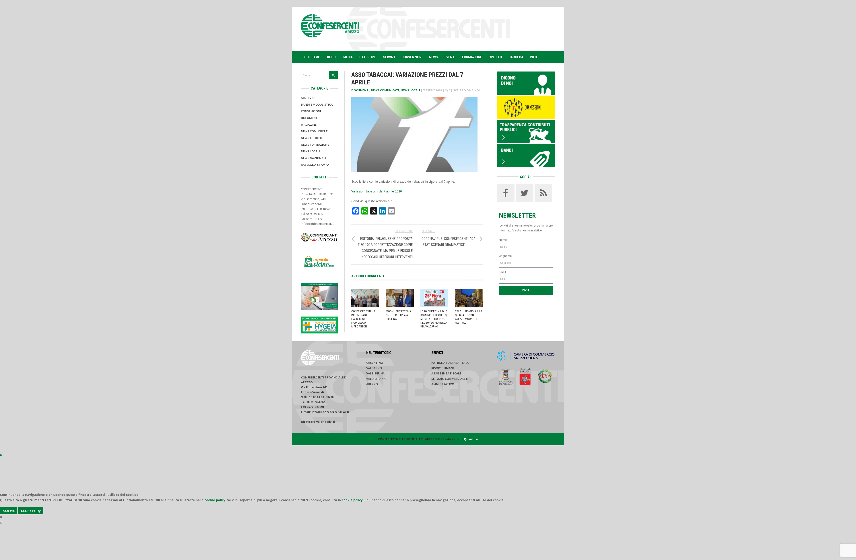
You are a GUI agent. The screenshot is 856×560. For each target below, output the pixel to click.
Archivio (308, 98)
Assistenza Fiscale (446, 373)
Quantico (471, 439)
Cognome (505, 256)
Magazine (309, 125)
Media (348, 57)
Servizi (389, 57)
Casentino (374, 363)
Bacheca (516, 57)
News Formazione (315, 145)
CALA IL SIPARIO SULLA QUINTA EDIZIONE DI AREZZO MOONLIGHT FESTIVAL (468, 317)
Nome (503, 239)
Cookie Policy (31, 511)
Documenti (360, 90)
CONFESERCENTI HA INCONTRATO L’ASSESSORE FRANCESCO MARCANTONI (363, 319)
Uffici (332, 57)
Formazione (472, 57)
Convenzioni (411, 57)
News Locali (410, 90)
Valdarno (374, 368)
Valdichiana (376, 379)
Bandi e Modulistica (317, 104)
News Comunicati (385, 90)
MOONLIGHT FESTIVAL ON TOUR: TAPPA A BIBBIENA (399, 315)
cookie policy (214, 500)
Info (533, 57)
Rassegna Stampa (315, 165)
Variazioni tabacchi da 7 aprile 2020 (376, 191)
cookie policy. (353, 500)
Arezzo (372, 384)
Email (502, 272)
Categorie (368, 57)
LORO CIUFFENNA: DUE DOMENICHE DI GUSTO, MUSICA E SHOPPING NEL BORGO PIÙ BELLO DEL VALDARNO (433, 319)
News (433, 57)
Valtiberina (375, 373)
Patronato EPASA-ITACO (450, 363)
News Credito (311, 138)
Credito (495, 57)
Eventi (449, 57)
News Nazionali (313, 158)
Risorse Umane (443, 368)
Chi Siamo (312, 57)
